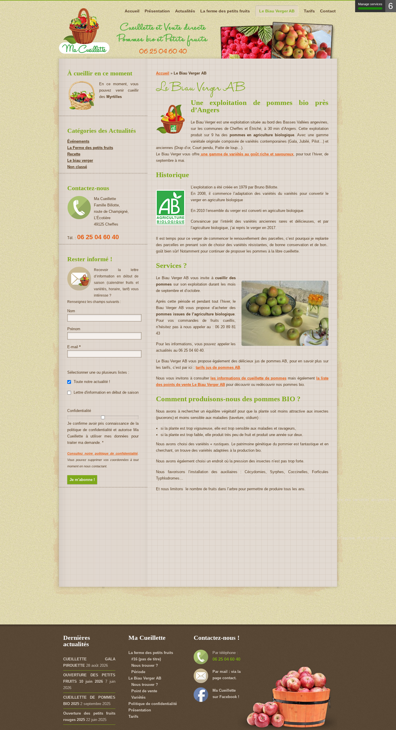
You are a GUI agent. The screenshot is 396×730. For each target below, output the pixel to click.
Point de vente (144, 691)
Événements (78, 141)
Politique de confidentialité (152, 704)
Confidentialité (79, 410)
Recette (73, 154)
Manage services (370, 4)
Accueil (132, 11)
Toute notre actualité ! (91, 381)
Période (138, 672)
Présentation (157, 11)
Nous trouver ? (144, 665)
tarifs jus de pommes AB (218, 367)
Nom (71, 311)
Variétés (138, 697)
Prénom (73, 329)
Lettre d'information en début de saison (105, 392)
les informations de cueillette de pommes (248, 378)
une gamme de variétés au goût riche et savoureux (246, 154)
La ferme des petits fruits (225, 11)
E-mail (74, 347)
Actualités (185, 11)
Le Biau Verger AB (277, 11)
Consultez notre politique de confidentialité (102, 453)
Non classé (77, 167)
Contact (328, 11)
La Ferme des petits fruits (90, 148)
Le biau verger (80, 160)
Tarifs (309, 11)
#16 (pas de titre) (146, 659)
